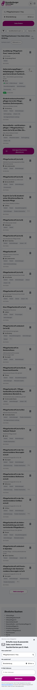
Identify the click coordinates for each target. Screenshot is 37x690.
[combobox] (18, 655)
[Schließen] (34, 639)
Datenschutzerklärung (7, 684)
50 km (30, 663)
